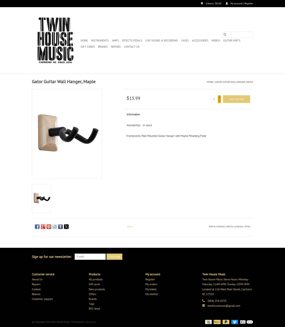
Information (133, 114)
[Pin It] (49, 226)
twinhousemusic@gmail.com (224, 305)
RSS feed (94, 308)
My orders (151, 284)
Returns (36, 294)
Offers (92, 294)
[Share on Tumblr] (60, 226)
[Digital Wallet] (246, 321)
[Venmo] (234, 321)
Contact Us (132, 46)
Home (84, 40)
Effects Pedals (132, 40)
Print (247, 226)
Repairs (116, 46)
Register (150, 279)
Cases (185, 40)
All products (96, 279)
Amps (115, 40)
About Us (37, 279)
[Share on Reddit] (54, 226)
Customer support (42, 299)
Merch (216, 40)
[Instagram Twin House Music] (250, 257)
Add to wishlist (217, 226)
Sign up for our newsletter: (52, 257)
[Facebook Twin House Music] (243, 257)
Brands (103, 46)
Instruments (100, 40)
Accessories (200, 40)
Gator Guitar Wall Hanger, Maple (234, 81)
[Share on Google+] (43, 226)
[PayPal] (216, 321)
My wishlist (151, 294)
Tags (91, 303)
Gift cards (88, 46)
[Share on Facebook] (37, 226)
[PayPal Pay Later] (225, 321)
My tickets (151, 289)
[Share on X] (66, 226)
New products (97, 289)
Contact (36, 289)
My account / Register (241, 3)
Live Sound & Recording (162, 40)
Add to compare (235, 226)
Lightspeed (90, 321)
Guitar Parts (231, 40)
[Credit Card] (208, 321)
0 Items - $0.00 (213, 3)
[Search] (225, 34)
